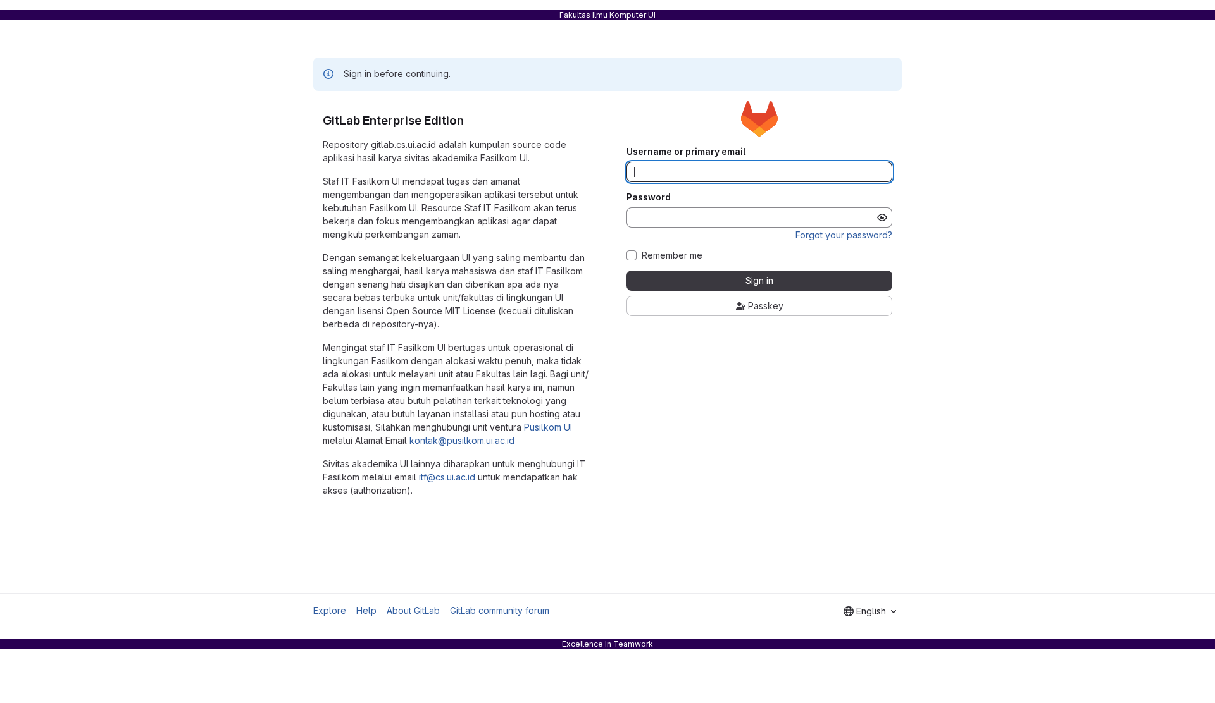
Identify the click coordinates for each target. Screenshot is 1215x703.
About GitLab (413, 610)
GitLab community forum (499, 610)
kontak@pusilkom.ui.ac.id (461, 440)
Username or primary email (685, 152)
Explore (329, 610)
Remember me (672, 255)
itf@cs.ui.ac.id (447, 477)
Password (648, 197)
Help (366, 610)
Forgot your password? (843, 234)
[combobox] (870, 611)
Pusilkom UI (548, 427)
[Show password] (882, 217)
